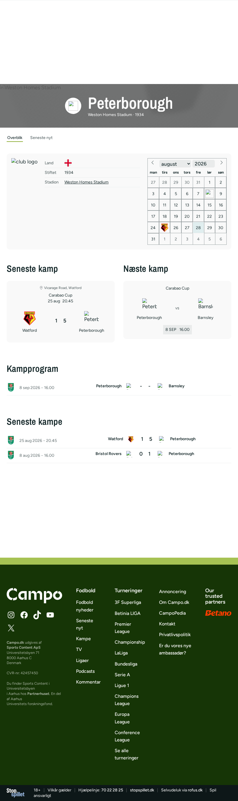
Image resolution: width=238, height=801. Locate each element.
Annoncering (172, 591)
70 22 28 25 (112, 790)
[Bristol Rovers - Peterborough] (119, 455)
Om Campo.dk (174, 602)
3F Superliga (128, 602)
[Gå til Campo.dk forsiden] (34, 601)
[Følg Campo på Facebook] (24, 615)
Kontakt (167, 624)
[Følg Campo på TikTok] (37, 615)
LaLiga (121, 653)
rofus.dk (195, 790)
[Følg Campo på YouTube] (50, 615)
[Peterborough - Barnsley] (119, 388)
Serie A (122, 674)
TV (79, 649)
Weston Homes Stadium (86, 182)
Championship (130, 642)
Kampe (83, 638)
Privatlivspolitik (175, 634)
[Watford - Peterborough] (119, 440)
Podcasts (85, 671)
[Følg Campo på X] (11, 628)
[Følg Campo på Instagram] (11, 615)
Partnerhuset (38, 693)
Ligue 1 (122, 685)
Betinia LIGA (127, 613)
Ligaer (82, 660)
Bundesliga (126, 664)
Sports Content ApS (24, 647)
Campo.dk (15, 642)
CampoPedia (172, 613)
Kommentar (88, 682)
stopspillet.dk (142, 790)
